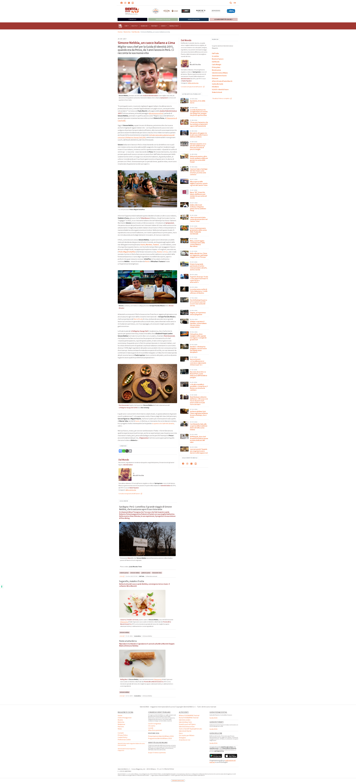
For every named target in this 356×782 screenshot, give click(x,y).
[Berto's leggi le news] (200, 11)
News (120, 729)
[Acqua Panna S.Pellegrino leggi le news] (155, 11)
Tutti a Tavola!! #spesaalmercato (190, 729)
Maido (147, 261)
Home (120, 32)
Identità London (184, 720)
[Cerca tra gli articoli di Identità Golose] (231, 2)
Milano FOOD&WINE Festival (189, 715)
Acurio (142, 245)
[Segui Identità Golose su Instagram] (125, 2)
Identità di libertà (185, 731)
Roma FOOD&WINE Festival (188, 718)
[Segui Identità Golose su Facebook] (121, 2)
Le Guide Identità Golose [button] (223, 19)
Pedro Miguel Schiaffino (127, 252)
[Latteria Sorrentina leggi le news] (231, 11)
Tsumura (156, 245)
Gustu (137, 421)
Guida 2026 (213, 718)
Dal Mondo (136, 32)
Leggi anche (124, 501)
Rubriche (144, 26)
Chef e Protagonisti (125, 718)
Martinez (149, 245)
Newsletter (173, 26)
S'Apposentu (124, 622)
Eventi (163, 26)
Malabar (159, 252)
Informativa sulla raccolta (178, 780)
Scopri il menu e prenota (157, 752)
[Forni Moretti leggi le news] (185, 11)
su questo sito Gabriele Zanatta (163, 423)
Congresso (132, 19)
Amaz (166, 252)
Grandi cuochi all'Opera (187, 724)
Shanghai (182, 738)
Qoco (181, 733)
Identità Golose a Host (187, 726)
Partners (121, 726)
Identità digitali (194, 19)
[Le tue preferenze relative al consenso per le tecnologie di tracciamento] (2, 586)
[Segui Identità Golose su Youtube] (132, 2)
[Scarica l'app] (216, 756)
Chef (126, 26)
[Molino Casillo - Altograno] (170, 11)
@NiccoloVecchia (131, 490)
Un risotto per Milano (186, 735)
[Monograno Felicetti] (216, 11)
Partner (154, 26)
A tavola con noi (184, 740)
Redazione (121, 724)
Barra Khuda (138, 319)
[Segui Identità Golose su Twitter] (129, 2)
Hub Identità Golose (163, 19)
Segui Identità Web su (189, 458)
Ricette (134, 26)
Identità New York (185, 722)
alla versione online (156, 113)
